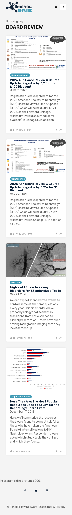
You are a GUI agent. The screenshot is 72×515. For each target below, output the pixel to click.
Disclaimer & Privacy (52, 507)
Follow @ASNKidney (23, 475)
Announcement (20, 75)
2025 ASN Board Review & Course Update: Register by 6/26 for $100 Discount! (35, 187)
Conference (18, 179)
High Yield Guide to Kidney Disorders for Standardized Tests (35, 289)
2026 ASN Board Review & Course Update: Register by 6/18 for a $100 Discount (34, 83)
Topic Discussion (20, 396)
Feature (15, 282)
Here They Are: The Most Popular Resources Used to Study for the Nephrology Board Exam (34, 405)
